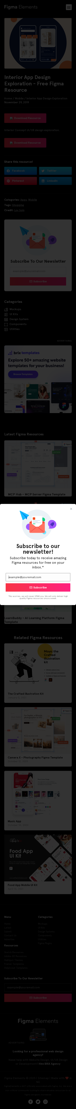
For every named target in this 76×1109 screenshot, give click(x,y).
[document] (38, 554)
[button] (71, 508)
